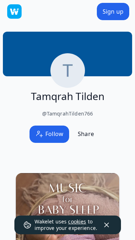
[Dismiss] (106, 225)
